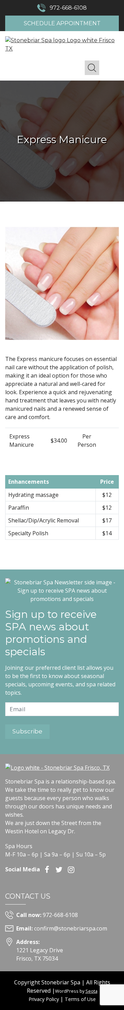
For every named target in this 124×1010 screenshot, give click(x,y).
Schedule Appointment (62, 23)
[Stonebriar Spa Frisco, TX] (62, 44)
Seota (91, 991)
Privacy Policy (44, 999)
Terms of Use (80, 999)
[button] (92, 68)
